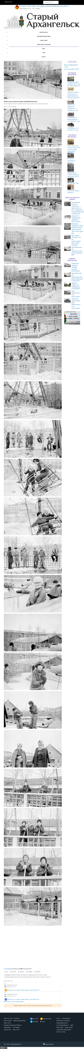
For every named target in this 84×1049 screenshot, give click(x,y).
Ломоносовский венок (19, 1020)
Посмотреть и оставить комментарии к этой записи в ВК (23, 999)
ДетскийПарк (37, 971)
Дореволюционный (43, 36)
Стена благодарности (62, 1025)
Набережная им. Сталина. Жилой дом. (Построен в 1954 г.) (73, 174)
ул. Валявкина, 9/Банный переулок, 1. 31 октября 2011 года (73, 119)
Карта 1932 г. (7, 1023)
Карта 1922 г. (16, 1029)
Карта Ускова (7, 1020)
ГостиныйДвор (29, 971)
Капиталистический (43, 44)
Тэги (43, 52)
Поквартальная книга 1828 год (12, 1025)
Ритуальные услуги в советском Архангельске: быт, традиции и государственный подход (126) (78, 208)
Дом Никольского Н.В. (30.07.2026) (76, 293)
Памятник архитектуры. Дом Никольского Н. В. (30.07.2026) (76, 303)
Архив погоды (69, 1027)
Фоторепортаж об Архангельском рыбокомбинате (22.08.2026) (77, 277)
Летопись (16, 1018)
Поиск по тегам (60, 1032)
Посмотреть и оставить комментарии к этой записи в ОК (23, 990)
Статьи (58, 1018)
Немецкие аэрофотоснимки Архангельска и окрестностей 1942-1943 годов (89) (77, 228)
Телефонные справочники (63, 1029)
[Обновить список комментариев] (12, 981)
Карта (44, 57)
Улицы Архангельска (62, 1023)
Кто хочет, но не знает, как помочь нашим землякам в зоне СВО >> (44, 6)
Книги (71, 1025)
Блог (43, 48)
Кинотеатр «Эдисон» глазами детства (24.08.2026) (76, 267)
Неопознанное (66, 1018)
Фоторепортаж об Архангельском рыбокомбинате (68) (77, 251)
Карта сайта (59, 1027)
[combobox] (51, 2)
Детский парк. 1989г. (73, 183)
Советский (43, 40)
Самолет (6, 971)
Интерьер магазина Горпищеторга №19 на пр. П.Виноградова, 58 (73, 84)
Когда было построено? (63, 1020)
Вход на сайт (8, 2)
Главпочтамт (13, 971)
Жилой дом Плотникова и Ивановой (71, 160)
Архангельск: (44, 32)
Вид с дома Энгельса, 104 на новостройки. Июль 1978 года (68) (76, 240)
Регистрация (15, 1027)
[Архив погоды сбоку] (72, 318)
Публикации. (7, 1027)
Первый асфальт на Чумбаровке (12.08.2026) (76, 286)
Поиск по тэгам (8, 1018)
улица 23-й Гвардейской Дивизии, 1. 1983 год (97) (76, 218)
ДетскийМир (21, 971)
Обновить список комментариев (14, 1001)
